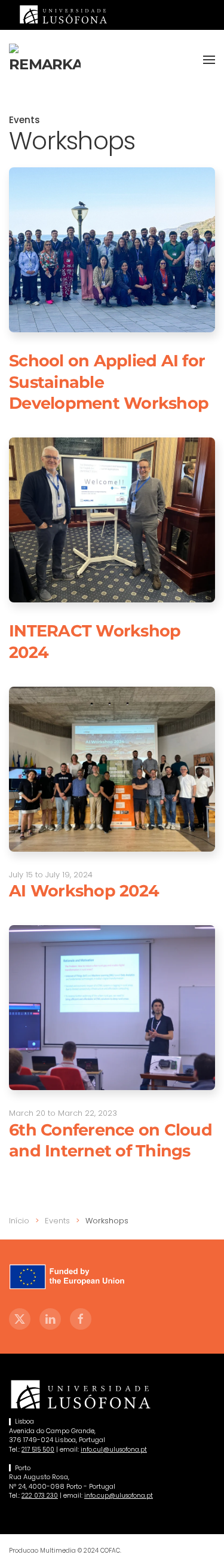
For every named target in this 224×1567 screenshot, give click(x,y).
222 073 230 (40, 1495)
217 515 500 (38, 1449)
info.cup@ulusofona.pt (118, 1495)
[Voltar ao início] (45, 60)
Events (24, 120)
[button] (209, 60)
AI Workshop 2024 (84, 891)
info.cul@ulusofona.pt (114, 1449)
